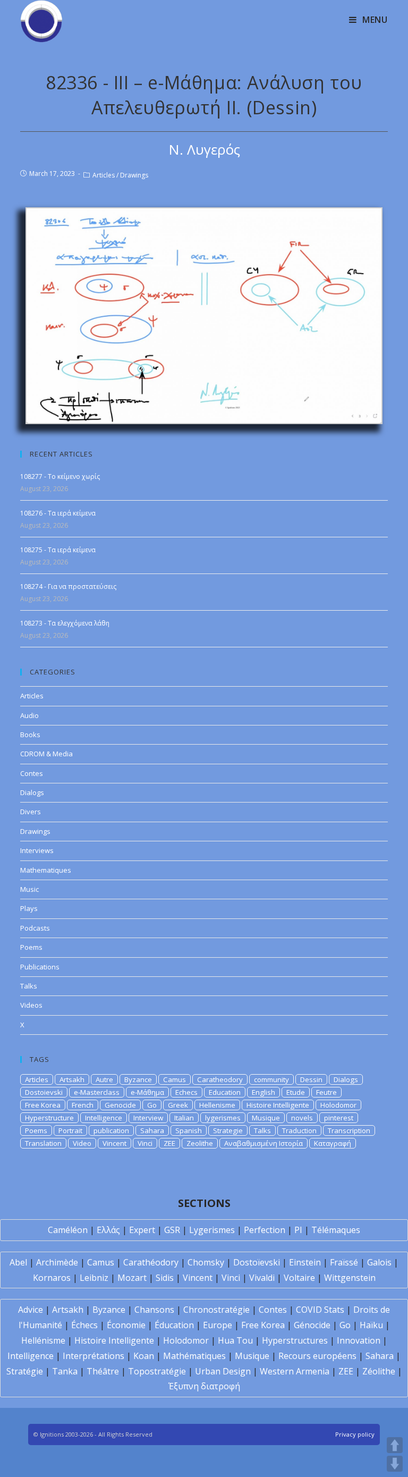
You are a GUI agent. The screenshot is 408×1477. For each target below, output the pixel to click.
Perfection (264, 1230)
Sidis (165, 1278)
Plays (29, 908)
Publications (40, 967)
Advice (30, 1309)
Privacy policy (355, 1434)
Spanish (188, 1130)
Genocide (120, 1105)
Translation (43, 1143)
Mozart (132, 1278)
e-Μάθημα (147, 1092)
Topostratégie (157, 1371)
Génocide (312, 1325)
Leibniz (94, 1278)
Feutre (326, 1092)
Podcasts (35, 928)
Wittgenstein (350, 1278)
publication (111, 1130)
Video (82, 1143)
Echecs (186, 1092)
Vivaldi (262, 1278)
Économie (126, 1325)
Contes (31, 773)
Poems (31, 947)
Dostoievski (44, 1092)
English (263, 1092)
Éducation (174, 1325)
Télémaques (335, 1230)
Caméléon (68, 1230)
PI (298, 1230)
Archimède (57, 1262)
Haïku (371, 1325)
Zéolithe (378, 1371)
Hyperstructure (49, 1117)
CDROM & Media (46, 753)
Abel (18, 1262)
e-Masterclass (97, 1092)
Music (29, 889)
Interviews (37, 850)
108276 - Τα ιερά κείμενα (58, 513)
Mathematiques (45, 870)
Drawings (134, 175)
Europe (217, 1325)
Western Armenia (294, 1371)
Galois (379, 1262)
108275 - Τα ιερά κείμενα (58, 549)
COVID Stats (320, 1309)
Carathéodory (150, 1262)
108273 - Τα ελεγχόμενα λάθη (64, 623)
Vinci (145, 1143)
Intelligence (103, 1117)
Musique (266, 1117)
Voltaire (299, 1278)
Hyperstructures (295, 1340)
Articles (103, 175)
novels (302, 1117)
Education (225, 1092)
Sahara (152, 1130)
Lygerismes (212, 1230)
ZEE (169, 1143)
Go (152, 1105)
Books (30, 734)
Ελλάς (108, 1230)
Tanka (65, 1371)
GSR (172, 1230)
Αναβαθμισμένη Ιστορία (263, 1143)
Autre (104, 1079)
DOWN (395, 1464)
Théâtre (103, 1371)
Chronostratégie (216, 1309)
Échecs (84, 1325)
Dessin (311, 1079)
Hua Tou (235, 1340)
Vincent (114, 1143)
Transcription (349, 1130)
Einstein (305, 1262)
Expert (142, 1230)
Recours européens (317, 1356)
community (271, 1079)
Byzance (138, 1079)
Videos (31, 1005)
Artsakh (72, 1079)
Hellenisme (217, 1105)
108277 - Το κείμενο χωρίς (60, 476)
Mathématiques (194, 1356)
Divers (30, 811)
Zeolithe (199, 1143)
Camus (174, 1079)
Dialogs (32, 792)
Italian (184, 1117)
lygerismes (223, 1117)
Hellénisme (43, 1340)
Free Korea (43, 1105)
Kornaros (52, 1278)
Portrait (70, 1130)
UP (395, 1445)
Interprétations (93, 1356)
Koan (143, 1356)
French (83, 1105)
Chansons (154, 1309)
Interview (148, 1117)
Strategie (228, 1130)
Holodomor (338, 1105)
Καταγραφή (332, 1143)
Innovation (358, 1340)
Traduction (299, 1130)
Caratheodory (220, 1079)
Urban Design (223, 1371)
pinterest (338, 1117)
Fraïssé (344, 1262)
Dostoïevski (256, 1262)
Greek (178, 1105)
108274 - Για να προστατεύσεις (68, 586)
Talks (28, 986)
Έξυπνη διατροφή (204, 1386)
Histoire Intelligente (277, 1105)
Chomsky (206, 1262)
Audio (29, 715)
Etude (295, 1092)
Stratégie (24, 1371)
